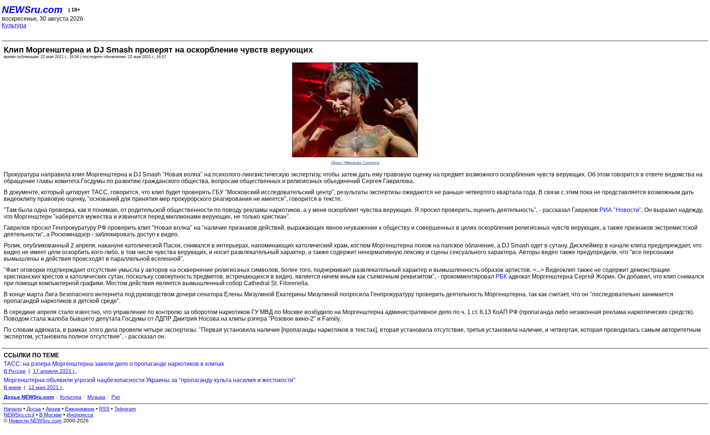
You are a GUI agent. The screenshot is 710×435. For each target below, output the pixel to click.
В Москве (50, 415)
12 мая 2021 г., (46, 387)
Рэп (115, 397)
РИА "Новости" (620, 210)
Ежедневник (79, 409)
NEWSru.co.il (19, 415)
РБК (501, 276)
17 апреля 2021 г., (55, 371)
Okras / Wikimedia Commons (355, 163)
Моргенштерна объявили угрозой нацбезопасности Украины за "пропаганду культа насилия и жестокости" (149, 380)
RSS (104, 409)
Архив (53, 409)
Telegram (125, 409)
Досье (34, 409)
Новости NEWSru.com (35, 421)
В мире (12, 387)
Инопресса (80, 415)
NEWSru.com (32, 9)
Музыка (96, 397)
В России (15, 371)
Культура (14, 25)
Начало (13, 409)
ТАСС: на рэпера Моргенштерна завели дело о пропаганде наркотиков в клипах (114, 364)
